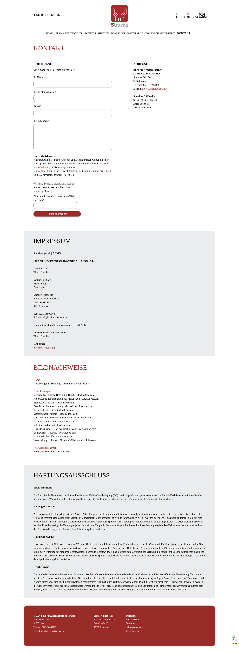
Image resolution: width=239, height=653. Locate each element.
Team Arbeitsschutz (69, 33)
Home (49, 33)
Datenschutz (131, 623)
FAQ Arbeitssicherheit (160, 33)
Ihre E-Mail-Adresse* (44, 92)
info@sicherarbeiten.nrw (154, 88)
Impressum (131, 615)
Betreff (37, 106)
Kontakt (183, 33)
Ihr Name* (39, 77)
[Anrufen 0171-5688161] (183, 17)
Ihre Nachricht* (41, 120)
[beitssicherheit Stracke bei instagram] (197, 17)
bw (138, 631)
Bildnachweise (132, 619)
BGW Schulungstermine (127, 33)
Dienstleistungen (97, 33)
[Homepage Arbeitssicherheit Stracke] (119, 27)
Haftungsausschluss (134, 627)
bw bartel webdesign (44, 347)
